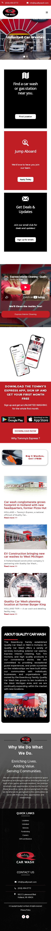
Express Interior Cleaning (25, 314)
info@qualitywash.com (27, 882)
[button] (47, 12)
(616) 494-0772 (24, 888)
